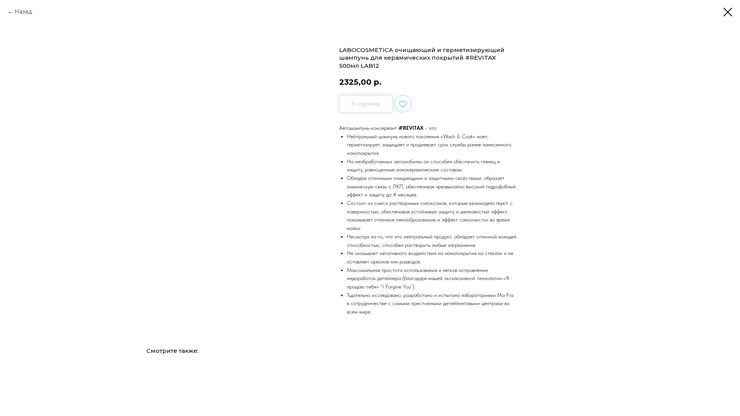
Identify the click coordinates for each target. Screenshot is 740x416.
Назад (23, 11)
